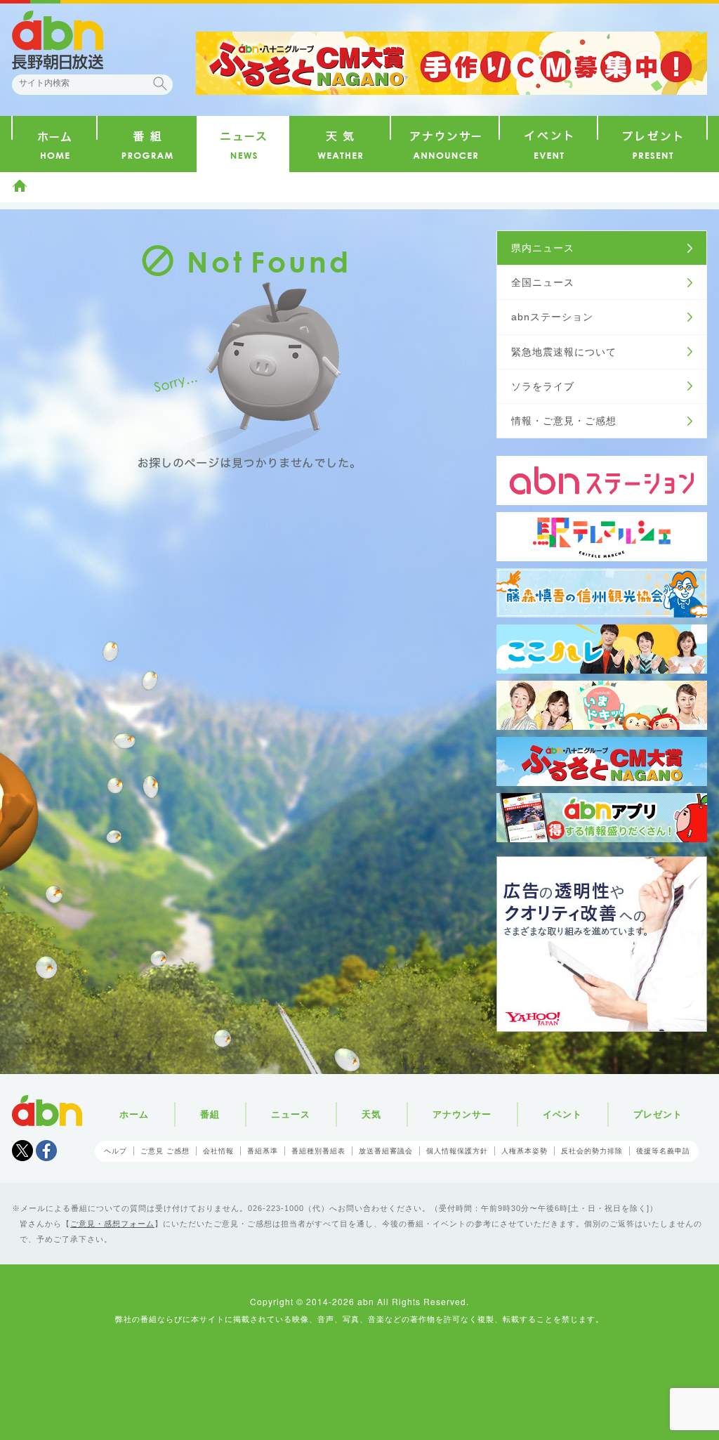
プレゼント (657, 1114)
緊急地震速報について (563, 352)
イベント (562, 1114)
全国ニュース (542, 282)
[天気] (339, 144)
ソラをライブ (542, 386)
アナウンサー (462, 1114)
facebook (46, 1150)
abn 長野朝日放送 (57, 40)
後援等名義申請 (663, 1151)
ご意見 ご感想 (165, 1151)
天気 (371, 1114)
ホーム (19, 185)
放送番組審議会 (386, 1151)
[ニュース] (243, 144)
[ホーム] (54, 144)
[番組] (147, 144)
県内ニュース (542, 248)
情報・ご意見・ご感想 (563, 420)
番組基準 (262, 1151)
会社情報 (218, 1151)
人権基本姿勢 (524, 1151)
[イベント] (548, 144)
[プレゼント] (652, 144)
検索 (160, 84)
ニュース (290, 1114)
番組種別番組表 (318, 1151)
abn (47, 1110)
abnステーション (552, 316)
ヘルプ (115, 1151)
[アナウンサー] (444, 144)
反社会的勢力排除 (592, 1151)
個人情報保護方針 (457, 1151)
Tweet (22, 1150)
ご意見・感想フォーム (112, 1223)
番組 (210, 1114)
